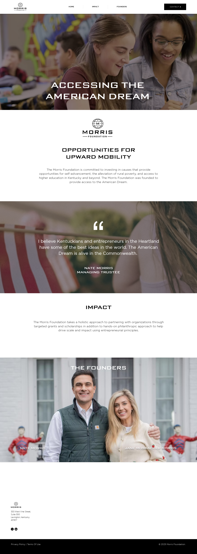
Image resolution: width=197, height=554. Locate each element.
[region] (46, 437)
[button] (122, 7)
